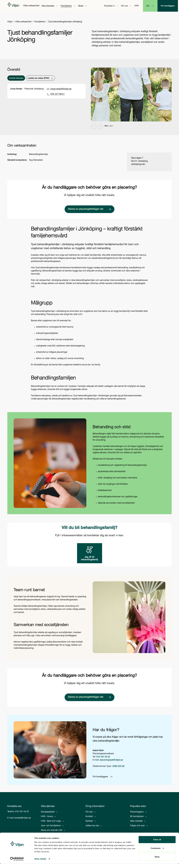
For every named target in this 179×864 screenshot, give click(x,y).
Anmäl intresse (16, 78)
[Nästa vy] (100, 126)
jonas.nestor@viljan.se (60, 89)
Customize (156, 848)
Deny (157, 857)
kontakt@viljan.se (23, 818)
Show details (40, 859)
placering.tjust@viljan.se (111, 760)
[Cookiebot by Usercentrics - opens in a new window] (17, 859)
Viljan (10, 22)
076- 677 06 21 (57, 94)
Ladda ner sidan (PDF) (38, 78)
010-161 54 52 (103, 757)
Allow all (157, 839)
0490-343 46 (118, 766)
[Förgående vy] (93, 126)
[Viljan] (13, 6)
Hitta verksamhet (31, 6)
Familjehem (39, 22)
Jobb (136, 6)
